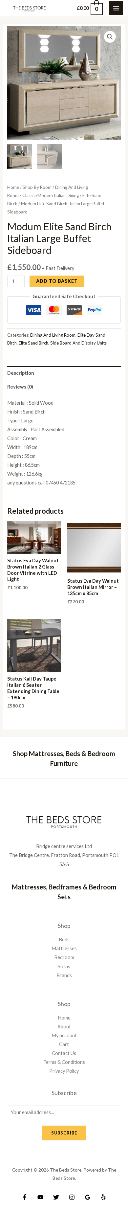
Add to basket (57, 281)
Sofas (64, 966)
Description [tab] (20, 373)
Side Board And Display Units (78, 343)
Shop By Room (37, 187)
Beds (64, 939)
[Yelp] (103, 1197)
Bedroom (64, 957)
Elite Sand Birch (33, 343)
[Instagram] (72, 1197)
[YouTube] (40, 1197)
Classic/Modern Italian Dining (50, 195)
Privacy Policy (64, 1071)
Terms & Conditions (64, 1062)
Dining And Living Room (52, 335)
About (64, 1026)
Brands (64, 975)
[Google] (88, 1197)
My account (64, 1035)
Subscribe (64, 1132)
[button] (110, 37)
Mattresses (64, 948)
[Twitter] (56, 1197)
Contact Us (64, 1053)
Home (13, 187)
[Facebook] (25, 1197)
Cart (64, 1044)
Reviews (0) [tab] (20, 387)
